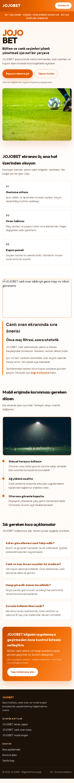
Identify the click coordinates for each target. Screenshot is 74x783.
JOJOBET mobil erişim (15, 735)
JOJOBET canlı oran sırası (16, 729)
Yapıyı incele (46, 73)
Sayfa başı (8, 760)
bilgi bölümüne (40, 373)
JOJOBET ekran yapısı (15, 724)
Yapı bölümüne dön (23, 672)
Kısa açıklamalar (11, 749)
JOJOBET (11, 5)
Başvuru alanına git (17, 73)
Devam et (63, 5)
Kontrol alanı (9, 755)
